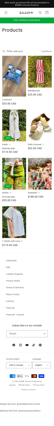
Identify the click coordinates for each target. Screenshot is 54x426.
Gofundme (11, 260)
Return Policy (13, 294)
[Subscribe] (44, 333)
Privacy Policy (13, 281)
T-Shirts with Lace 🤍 (12, 241)
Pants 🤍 (6, 144)
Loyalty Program (14, 274)
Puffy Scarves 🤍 (36, 144)
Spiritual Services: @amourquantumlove (20, 411)
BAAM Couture (25, 381)
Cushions (7, 99)
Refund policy (24, 385)
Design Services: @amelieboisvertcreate (20, 404)
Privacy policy (39, 385)
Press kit (10, 308)
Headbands (34, 90)
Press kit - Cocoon (15, 314)
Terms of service (28, 390)
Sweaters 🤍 (34, 193)
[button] (6, 12)
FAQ (8, 267)
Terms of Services (15, 287)
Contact (10, 301)
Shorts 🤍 (7, 193)
